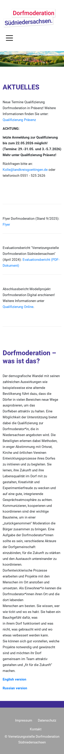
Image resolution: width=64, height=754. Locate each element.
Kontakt (35, 729)
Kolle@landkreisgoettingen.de (25, 170)
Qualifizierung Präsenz (19, 120)
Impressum (23, 720)
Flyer (6, 225)
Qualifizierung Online (18, 307)
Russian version (15, 688)
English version (14, 679)
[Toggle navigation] (9, 38)
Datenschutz (47, 720)
